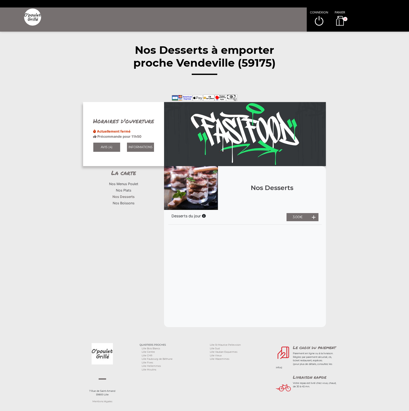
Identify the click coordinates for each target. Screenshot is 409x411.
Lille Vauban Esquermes (223, 351)
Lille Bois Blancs (151, 348)
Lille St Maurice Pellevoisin (225, 344)
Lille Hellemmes (151, 365)
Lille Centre (148, 351)
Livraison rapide (309, 377)
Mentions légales (102, 401)
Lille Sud (215, 348)
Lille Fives (147, 362)
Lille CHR (147, 355)
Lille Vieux (216, 355)
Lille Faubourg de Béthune (157, 358)
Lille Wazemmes (219, 358)
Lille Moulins (149, 369)
